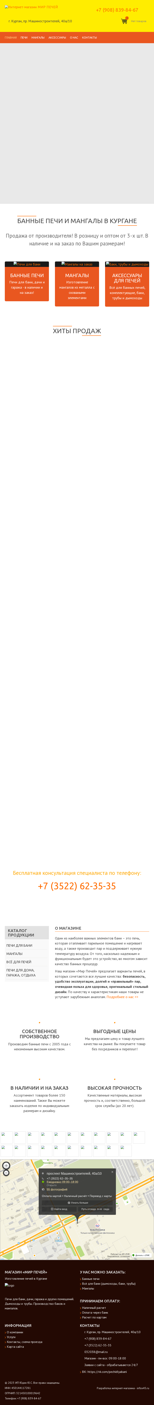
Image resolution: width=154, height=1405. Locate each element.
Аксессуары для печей (127, 278)
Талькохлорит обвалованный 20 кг (77, 406)
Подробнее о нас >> (122, 997)
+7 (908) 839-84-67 (117, 10)
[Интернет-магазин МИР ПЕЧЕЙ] (31, 6)
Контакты (89, 37)
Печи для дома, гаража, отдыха (20, 972)
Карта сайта (15, 1347)
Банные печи (27, 275)
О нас (74, 37)
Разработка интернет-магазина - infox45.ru (123, 1388)
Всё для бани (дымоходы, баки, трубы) (109, 1283)
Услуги (11, 1337)
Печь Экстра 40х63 (77, 479)
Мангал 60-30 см (77, 770)
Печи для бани (19, 945)
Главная (11, 37)
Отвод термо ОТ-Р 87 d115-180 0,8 (77, 697)
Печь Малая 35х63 (77, 551)
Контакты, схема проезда (24, 1342)
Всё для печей (18, 962)
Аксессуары (57, 37)
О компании (15, 1332)
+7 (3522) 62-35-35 (77, 886)
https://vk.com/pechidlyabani (107, 1372)
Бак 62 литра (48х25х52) (77, 624)
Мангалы (38, 37)
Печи (24, 37)
